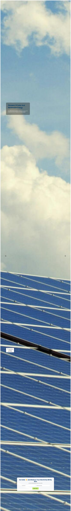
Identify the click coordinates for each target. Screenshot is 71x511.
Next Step (35, 488)
